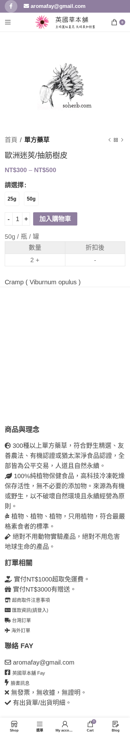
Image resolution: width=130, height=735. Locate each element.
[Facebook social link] (11, 6)
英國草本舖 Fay (28, 673)
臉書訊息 (20, 683)
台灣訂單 (21, 620)
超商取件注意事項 (30, 600)
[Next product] (122, 140)
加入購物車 (55, 218)
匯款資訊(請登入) (29, 610)
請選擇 (14, 185)
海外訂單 (20, 630)
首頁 (11, 139)
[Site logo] (42, 21)
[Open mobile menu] (8, 22)
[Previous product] (109, 140)
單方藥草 (37, 139)
